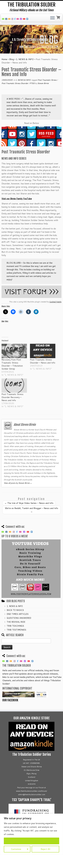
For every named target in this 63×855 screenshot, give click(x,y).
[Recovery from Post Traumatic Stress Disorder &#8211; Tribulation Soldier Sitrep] (14, 351)
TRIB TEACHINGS (15, 625)
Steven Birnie (43, 83)
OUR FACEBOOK (10, 700)
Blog (11, 59)
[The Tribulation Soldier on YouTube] (3, 18)
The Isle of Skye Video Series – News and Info (29, 503)
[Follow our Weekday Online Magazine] (21, 18)
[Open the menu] (52, 18)
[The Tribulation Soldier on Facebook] (6, 18)
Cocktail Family (55, 302)
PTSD (32, 83)
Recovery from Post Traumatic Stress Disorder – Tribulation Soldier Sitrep (12, 364)
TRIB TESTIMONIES (16, 629)
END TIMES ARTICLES (17, 614)
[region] (31, 834)
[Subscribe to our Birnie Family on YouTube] (9, 18)
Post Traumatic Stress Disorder (15, 83)
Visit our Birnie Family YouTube (17, 198)
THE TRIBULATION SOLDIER (31, 4)
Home (4, 59)
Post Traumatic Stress (47, 80)
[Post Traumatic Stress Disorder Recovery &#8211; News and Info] (14, 385)
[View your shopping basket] (58, 17)
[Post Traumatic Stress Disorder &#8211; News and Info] (42, 351)
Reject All (45, 849)
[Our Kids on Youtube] (18, 18)
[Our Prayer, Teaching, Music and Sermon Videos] (24, 18)
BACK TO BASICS (15, 610)
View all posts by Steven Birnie (18, 483)
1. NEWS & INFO (25, 59)
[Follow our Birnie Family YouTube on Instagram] (12, 18)
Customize (16, 849)
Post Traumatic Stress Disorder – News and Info (42, 361)
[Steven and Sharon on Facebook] (15, 18)
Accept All (31, 840)
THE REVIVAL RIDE (16, 622)
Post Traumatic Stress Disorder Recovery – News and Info (12, 397)
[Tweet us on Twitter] (27, 18)
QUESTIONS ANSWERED (19, 618)
